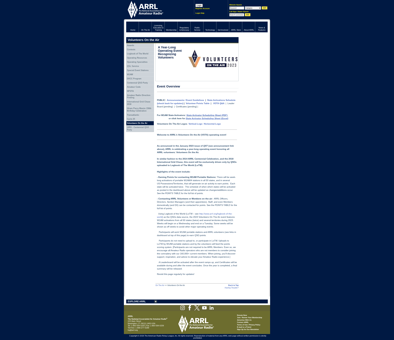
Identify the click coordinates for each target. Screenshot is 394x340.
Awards (130, 45)
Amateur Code (134, 87)
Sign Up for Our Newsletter (248, 329)
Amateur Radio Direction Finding (138, 96)
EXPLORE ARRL (137, 301)
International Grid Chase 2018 (138, 103)
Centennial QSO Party (137, 83)
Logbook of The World (137, 54)
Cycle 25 (131, 119)
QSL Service (133, 66)
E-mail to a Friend (244, 327)
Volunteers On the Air (137, 123)
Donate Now (242, 315)
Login (199, 5)
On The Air (159, 285)
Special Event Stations (138, 70)
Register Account (202, 8)
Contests (131, 49)
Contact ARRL (243, 322)
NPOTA (130, 91)
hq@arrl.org (133, 330)
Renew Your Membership (252, 317)
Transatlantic (133, 115)
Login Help (199, 13)
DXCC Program (134, 78)
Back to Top (233, 285)
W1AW (130, 74)
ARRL (156, 9)
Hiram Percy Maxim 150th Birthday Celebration (139, 109)
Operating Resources (137, 58)
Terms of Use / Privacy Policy (248, 325)
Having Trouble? (232, 288)
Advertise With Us (244, 320)
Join (239, 317)
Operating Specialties (137, 62)
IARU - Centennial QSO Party (138, 128)
